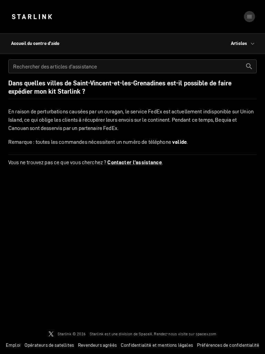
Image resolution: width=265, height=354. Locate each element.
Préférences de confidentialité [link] (228, 345)
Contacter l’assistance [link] (134, 162)
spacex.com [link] (206, 334)
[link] (32, 16)
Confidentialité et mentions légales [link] (157, 345)
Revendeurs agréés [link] (97, 345)
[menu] (249, 16)
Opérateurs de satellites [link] (49, 345)
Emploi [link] (13, 345)
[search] (249, 66)
